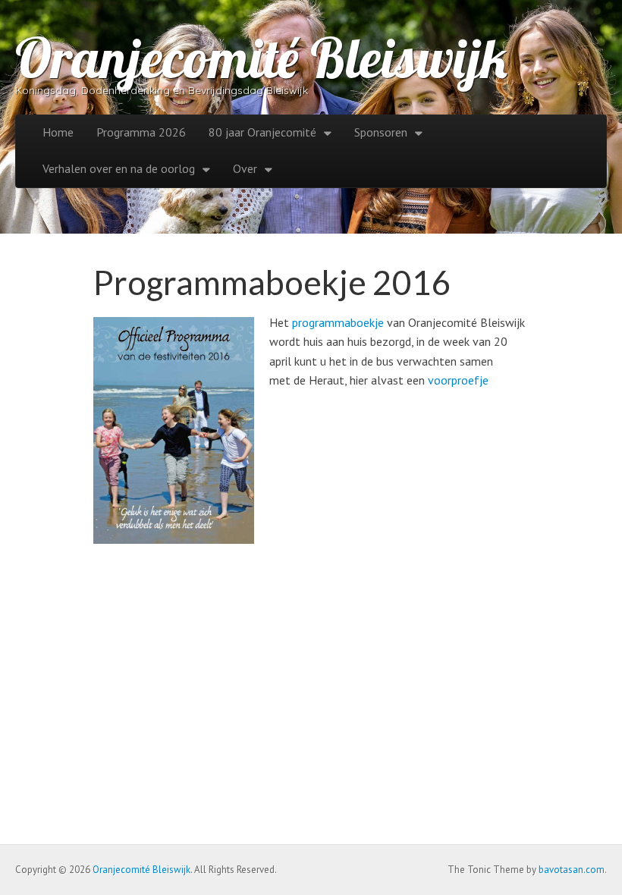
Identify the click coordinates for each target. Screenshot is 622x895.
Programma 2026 (141, 132)
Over (245, 168)
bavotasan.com (572, 869)
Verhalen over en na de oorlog (118, 168)
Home (58, 132)
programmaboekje (338, 322)
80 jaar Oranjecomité (262, 132)
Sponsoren (380, 132)
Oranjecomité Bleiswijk (261, 58)
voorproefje (458, 380)
